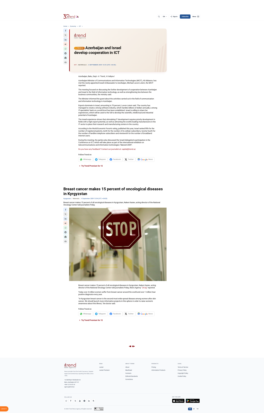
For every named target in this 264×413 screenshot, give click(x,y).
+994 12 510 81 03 (69, 384)
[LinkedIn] (89, 401)
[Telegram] (84, 401)
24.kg (144, 288)
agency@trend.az (69, 387)
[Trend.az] (71, 16)
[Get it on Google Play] (193, 401)
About (127, 367)
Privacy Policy (182, 370)
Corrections (129, 379)
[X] (75, 401)
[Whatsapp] (66, 401)
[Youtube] (80, 401)
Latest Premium (104, 370)
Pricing (153, 367)
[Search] (159, 16)
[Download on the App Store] (178, 401)
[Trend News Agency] (70, 365)
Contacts (128, 373)
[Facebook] (71, 401)
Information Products (158, 370)
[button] (65, 31)
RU (198, 409)
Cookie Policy (182, 376)
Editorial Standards (131, 376)
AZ (194, 409)
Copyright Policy (183, 373)
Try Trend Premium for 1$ (92, 166)
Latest (101, 367)
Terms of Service (183, 367)
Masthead (128, 370)
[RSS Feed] (93, 401)
